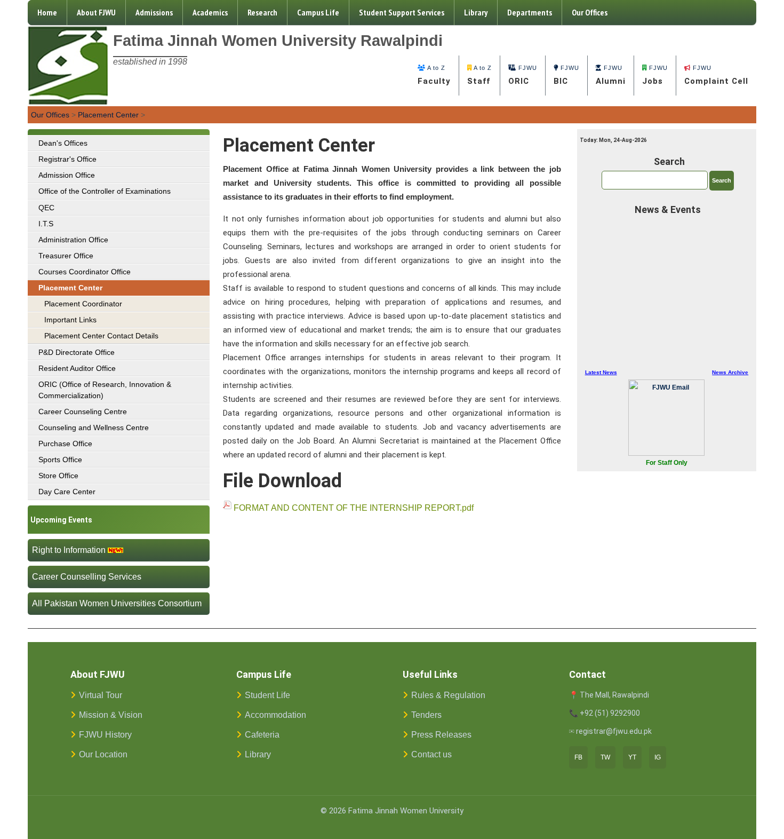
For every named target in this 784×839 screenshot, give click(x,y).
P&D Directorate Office (76, 352)
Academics (210, 12)
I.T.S (45, 223)
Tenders (426, 714)
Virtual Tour (100, 695)
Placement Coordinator (83, 303)
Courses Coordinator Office (84, 271)
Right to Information (69, 550)
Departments (529, 12)
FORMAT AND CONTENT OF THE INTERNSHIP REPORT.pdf (354, 507)
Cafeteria (262, 734)
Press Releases (441, 734)
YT (632, 757)
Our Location (103, 754)
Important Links (70, 319)
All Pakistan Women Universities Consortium (117, 603)
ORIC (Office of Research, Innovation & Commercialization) (104, 389)
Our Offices (589, 12)
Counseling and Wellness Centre (93, 427)
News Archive (730, 372)
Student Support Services (401, 12)
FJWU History (105, 734)
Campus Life (318, 12)
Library (475, 12)
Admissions (154, 12)
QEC (46, 207)
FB (578, 757)
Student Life (267, 695)
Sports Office (60, 459)
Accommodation (275, 714)
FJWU (522, 75)
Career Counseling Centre (82, 411)
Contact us (431, 754)
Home (47, 12)
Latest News (601, 372)
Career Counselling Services (86, 576)
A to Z (434, 75)
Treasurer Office (65, 255)
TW (605, 757)
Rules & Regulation (448, 695)
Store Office (58, 475)
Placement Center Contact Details (101, 335)
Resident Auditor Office (77, 368)
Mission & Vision (110, 714)
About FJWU (96, 12)
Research (262, 12)
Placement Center (108, 114)
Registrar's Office (67, 159)
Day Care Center (66, 491)
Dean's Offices (62, 143)
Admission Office (66, 175)
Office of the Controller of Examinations (104, 191)
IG (657, 757)
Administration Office (73, 239)
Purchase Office (65, 443)
